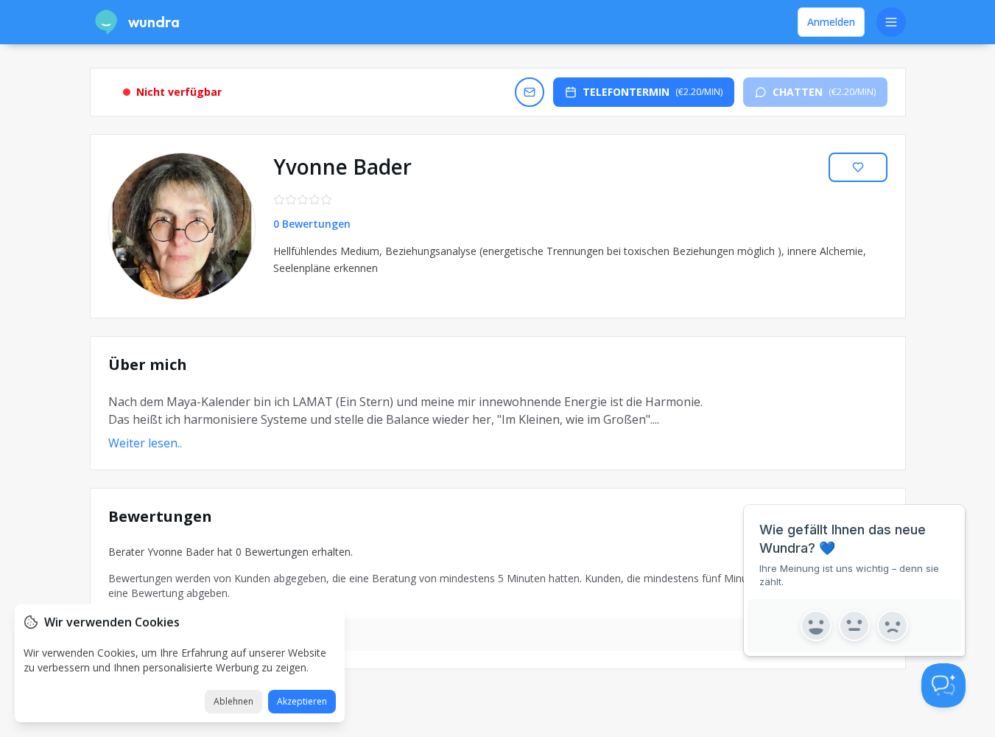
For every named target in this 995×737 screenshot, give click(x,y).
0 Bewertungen (312, 224)
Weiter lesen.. (145, 443)
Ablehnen (233, 701)
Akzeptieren (302, 701)
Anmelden (831, 22)
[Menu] (891, 22)
